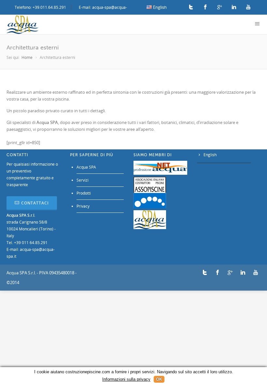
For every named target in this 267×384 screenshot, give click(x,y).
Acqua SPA (86, 167)
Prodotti (84, 193)
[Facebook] (205, 7)
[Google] (219, 7)
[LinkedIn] (234, 7)
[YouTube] (248, 7)
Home (27, 57)
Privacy (83, 206)
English (210, 155)
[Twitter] (191, 7)
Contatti (17, 155)
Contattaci (35, 203)
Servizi (83, 180)
